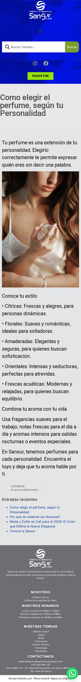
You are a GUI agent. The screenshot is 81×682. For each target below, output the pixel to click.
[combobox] (33, 46)
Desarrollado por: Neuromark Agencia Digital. (40, 678)
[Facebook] (46, 63)
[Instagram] (35, 63)
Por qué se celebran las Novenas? (35, 517)
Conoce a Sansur (22, 531)
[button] (40, 31)
